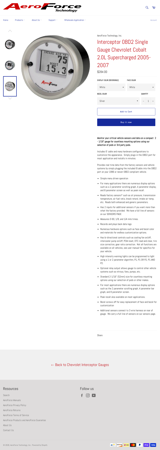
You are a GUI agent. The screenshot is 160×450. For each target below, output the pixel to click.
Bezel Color (102, 94)
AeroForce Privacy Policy (14, 405)
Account (153, 20)
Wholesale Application (74, 20)
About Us (36, 20)
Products (19, 20)
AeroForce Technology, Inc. (20, 445)
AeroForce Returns (11, 410)
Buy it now (126, 122)
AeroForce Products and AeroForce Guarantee (24, 420)
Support (52, 20)
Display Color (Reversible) (108, 80)
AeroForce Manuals (12, 400)
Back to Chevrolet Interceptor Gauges (81, 364)
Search (6, 395)
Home (5, 20)
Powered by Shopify (39, 445)
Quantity (144, 94)
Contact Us (8, 430)
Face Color (131, 80)
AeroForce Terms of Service (16, 415)
